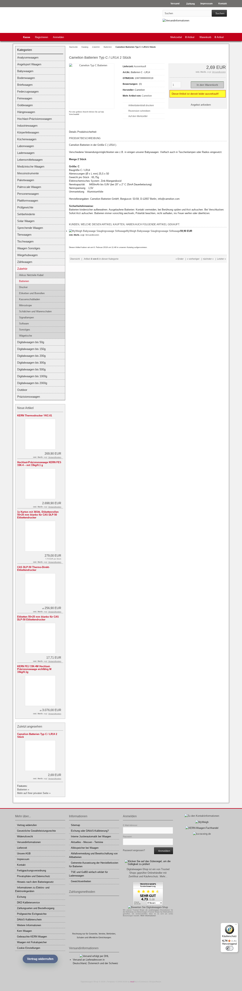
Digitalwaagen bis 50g (30, 342)
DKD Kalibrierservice (28, 902)
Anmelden (58, 37)
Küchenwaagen (26, 139)
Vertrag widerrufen (27, 825)
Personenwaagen (28, 193)
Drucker (23, 287)
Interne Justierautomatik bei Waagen (91, 836)
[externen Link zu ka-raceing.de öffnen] (202, 833)
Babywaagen (25, 71)
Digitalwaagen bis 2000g (32, 383)
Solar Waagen (25, 221)
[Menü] (236, 925)
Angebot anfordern (201, 104)
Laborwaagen (25, 146)
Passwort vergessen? (134, 850)
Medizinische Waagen (30, 166)
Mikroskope (25, 305)
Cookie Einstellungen (28, 948)
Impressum (23, 859)
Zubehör (22, 268)
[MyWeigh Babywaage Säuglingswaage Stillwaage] (97, 231)
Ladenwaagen (25, 152)
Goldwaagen (25, 105)
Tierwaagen (24, 234)
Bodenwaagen (26, 77)
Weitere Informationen (29, 925)
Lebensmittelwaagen (30, 159)
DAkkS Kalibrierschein (29, 919)
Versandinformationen (29, 842)
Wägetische (25, 335)
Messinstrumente (28, 173)
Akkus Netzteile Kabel (31, 275)
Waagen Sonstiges (28, 248)
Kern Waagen (24, 930)
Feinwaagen (24, 98)
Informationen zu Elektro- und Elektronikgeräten (32, 889)
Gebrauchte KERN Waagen (32, 936)
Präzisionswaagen (28, 396)
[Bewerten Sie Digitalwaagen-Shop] (148, 907)
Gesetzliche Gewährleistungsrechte (36, 830)
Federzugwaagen (28, 91)
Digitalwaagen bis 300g (31, 362)
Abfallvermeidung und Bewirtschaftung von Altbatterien (93, 855)
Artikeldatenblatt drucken (141, 105)
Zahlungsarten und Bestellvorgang (35, 908)
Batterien (24, 281)
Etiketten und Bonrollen (32, 293)
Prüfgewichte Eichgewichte (32, 913)
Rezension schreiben (139, 111)
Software (24, 323)
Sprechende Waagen (30, 227)
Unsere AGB (24, 853)
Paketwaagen (25, 180)
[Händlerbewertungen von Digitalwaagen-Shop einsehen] (148, 904)
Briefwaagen (25, 84)
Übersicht (75, 259)
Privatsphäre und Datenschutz (33, 876)
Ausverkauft (140, 66)
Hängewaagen (26, 112)
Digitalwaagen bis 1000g (32, 376)
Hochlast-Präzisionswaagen (34, 118)
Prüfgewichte (25, 207)
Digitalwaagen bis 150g (31, 349)
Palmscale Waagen (29, 187)
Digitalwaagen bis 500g (31, 369)
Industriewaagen (27, 125)
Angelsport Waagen (29, 64)
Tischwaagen (25, 241)
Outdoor (22, 389)
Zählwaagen (24, 261)
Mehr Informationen (148, 916)
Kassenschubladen (29, 299)
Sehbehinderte (26, 214)
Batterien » (23, 789)
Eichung (21, 896)
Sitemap (75, 825)
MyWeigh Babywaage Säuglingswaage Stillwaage (153, 231)
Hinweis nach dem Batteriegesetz (35, 881)
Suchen (219, 13)
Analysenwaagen (27, 57)
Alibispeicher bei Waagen (85, 847)
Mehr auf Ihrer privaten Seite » (33, 793)
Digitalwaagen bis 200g (31, 355)
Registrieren (41, 37)
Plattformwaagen (27, 200)
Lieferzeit (22, 847)
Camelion (147, 95)
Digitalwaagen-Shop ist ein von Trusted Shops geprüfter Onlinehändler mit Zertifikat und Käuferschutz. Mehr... (148, 873)
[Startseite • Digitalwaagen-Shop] (40, 19)
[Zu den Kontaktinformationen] (202, 815)
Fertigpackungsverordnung (31, 870)
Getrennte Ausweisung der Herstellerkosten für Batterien (93, 864)
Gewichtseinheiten (81, 881)
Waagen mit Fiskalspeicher (32, 942)
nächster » (208, 259)
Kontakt (21, 864)
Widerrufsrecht (25, 836)
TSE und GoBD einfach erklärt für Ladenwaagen (88, 874)
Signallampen (26, 317)
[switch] (229, 948)
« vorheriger (193, 259)
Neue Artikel (25, 408)
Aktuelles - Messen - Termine (87, 842)
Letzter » (221, 259)
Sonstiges (24, 329)
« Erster (180, 259)
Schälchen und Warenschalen (35, 311)
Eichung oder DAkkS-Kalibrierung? (90, 830)
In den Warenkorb (207, 84)
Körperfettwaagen (28, 132)
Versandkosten (219, 72)
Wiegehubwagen (27, 255)
